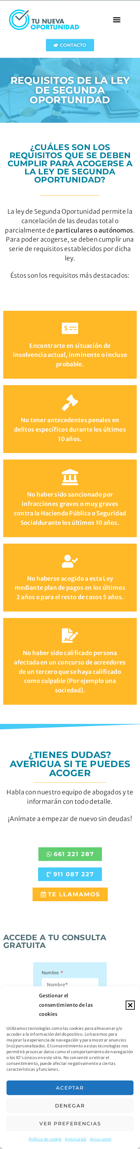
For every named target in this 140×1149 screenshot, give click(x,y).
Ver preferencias (70, 1123)
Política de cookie (45, 1139)
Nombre (51, 973)
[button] (130, 1005)
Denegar (70, 1106)
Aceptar (70, 1088)
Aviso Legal (75, 1139)
